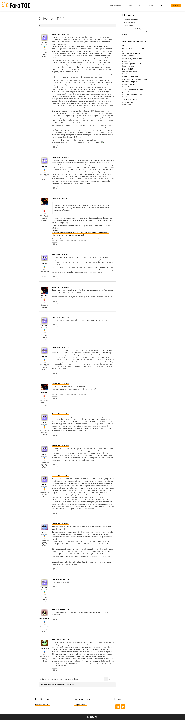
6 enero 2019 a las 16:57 (60, 254)
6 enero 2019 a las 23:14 (60, 317)
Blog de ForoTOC (80, 704)
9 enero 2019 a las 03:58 (60, 524)
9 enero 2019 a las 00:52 (60, 476)
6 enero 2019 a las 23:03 (60, 287)
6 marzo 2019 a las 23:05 (61, 579)
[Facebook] (117, 706)
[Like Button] (54, 147)
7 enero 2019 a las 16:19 (60, 446)
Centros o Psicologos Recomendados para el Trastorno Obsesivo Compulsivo (134, 79)
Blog (141, 5)
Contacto (150, 5)
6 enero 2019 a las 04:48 (60, 157)
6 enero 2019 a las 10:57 (60, 198)
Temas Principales (115, 5)
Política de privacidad (42, 704)
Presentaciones (132, 20)
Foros (131, 5)
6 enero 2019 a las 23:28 (60, 347)
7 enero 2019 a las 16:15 (60, 414)
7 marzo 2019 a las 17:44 (61, 609)
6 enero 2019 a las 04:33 (60, 34)
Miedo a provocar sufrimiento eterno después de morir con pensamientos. (133, 48)
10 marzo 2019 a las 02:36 (61, 639)
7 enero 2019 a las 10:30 (60, 384)
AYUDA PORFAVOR (129, 100)
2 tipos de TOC (127, 69)
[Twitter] (123, 706)
